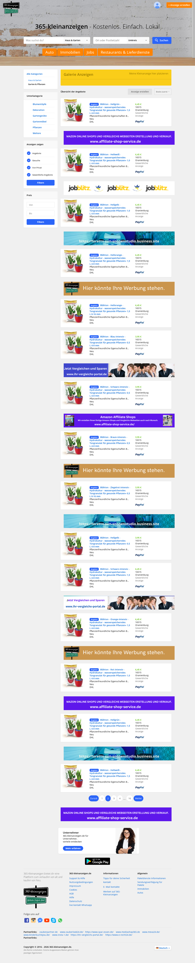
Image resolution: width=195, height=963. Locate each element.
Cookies (73, 889)
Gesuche (36, 160)
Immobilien (70, 52)
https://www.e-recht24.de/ (118, 934)
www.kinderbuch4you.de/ (37, 934)
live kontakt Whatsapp (80, 905)
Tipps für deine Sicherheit (116, 878)
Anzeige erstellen (140, 91)
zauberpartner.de (48, 931)
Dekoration (38, 109)
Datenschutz (75, 901)
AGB (71, 893)
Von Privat (37, 167)
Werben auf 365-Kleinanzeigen (111, 893)
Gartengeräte (40, 115)
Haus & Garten (34, 80)
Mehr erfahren (73, 848)
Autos (140, 892)
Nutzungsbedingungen (81, 882)
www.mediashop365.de (127, 931)
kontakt (107, 882)
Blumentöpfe (39, 104)
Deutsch (163, 947)
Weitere (37, 133)
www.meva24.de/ (151, 931)
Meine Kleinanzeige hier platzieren (148, 73)
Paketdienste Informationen (151, 878)
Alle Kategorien (35, 73)
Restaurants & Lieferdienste (125, 52)
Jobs (90, 52)
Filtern (40, 182)
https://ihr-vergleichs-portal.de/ (87, 934)
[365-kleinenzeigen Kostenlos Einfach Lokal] (11, 15)
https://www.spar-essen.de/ (99, 931)
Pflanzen (37, 127)
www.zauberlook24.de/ (71, 931)
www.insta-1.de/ (60, 934)
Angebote (36, 153)
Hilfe (71, 897)
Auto (49, 52)
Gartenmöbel (39, 121)
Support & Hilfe (77, 878)
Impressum (75, 885)
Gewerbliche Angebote (42, 174)
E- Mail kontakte (111, 886)
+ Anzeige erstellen (179, 5)
